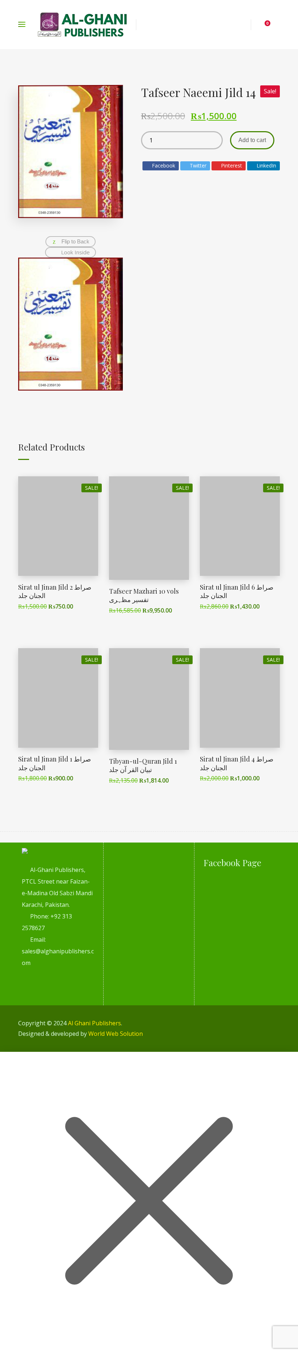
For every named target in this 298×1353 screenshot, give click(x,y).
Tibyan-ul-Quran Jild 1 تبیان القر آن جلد (143, 765)
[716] (70, 388)
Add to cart (252, 140)
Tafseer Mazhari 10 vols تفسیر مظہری (144, 595)
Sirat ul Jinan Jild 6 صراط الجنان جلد (236, 591)
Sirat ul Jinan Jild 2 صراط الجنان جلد (54, 591)
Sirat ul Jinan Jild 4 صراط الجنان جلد (236, 763)
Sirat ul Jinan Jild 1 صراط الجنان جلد (54, 763)
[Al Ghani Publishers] (82, 24)
